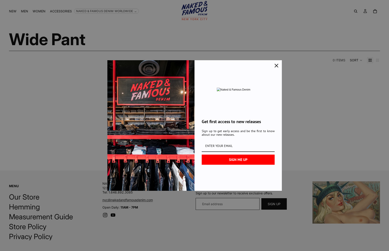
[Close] (276, 65)
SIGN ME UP (238, 159)
